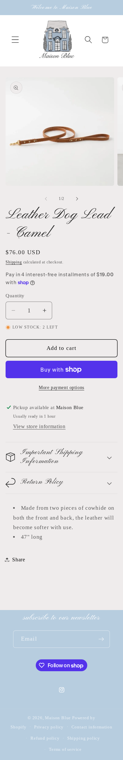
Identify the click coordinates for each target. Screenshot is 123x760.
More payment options (61, 387)
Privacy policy (49, 727)
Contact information (92, 727)
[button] (15, 40)
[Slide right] (77, 198)
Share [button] (18, 559)
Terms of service (65, 749)
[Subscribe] (101, 639)
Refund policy (45, 738)
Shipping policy (83, 738)
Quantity (15, 295)
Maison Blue (58, 718)
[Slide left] (46, 198)
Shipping (14, 262)
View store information (39, 426)
